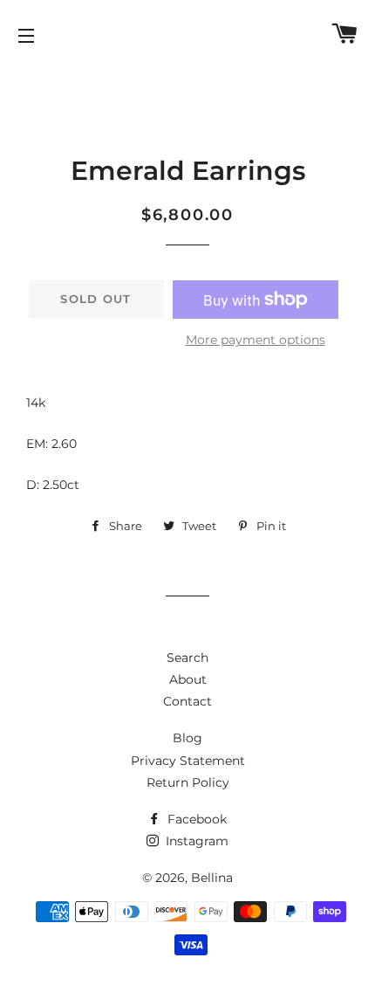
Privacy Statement (188, 760)
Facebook (195, 819)
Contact (187, 701)
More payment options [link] (255, 340)
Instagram (195, 841)
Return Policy (188, 782)
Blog (187, 738)
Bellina (212, 877)
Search (187, 657)
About (188, 679)
